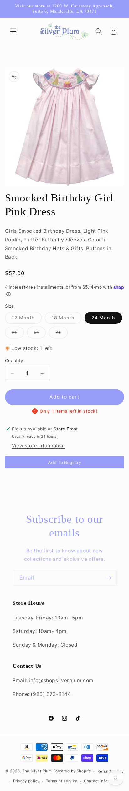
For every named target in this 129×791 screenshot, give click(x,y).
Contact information (103, 781)
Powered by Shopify (72, 771)
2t (18, 333)
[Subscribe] (109, 577)
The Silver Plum (37, 771)
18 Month (66, 319)
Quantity (14, 360)
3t (40, 333)
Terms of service (62, 781)
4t (62, 333)
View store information (38, 446)
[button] (13, 31)
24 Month (103, 318)
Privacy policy (26, 781)
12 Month (27, 319)
